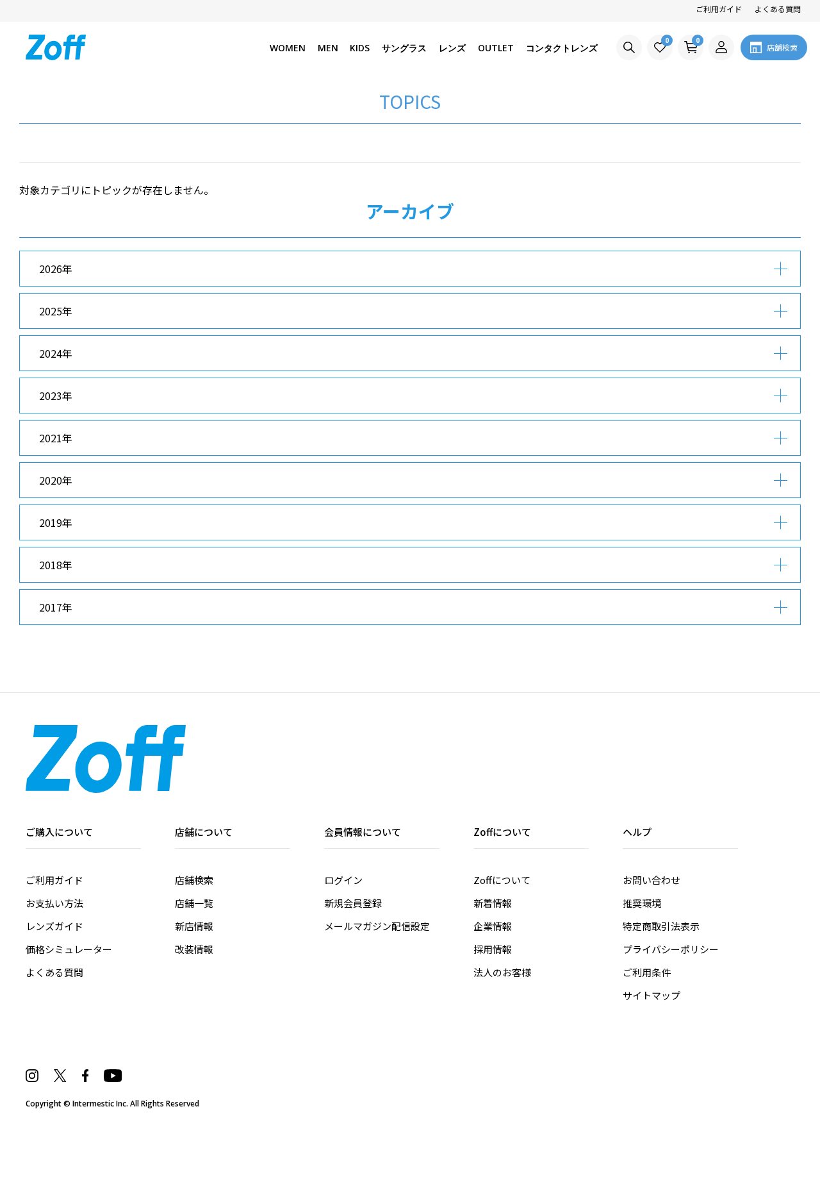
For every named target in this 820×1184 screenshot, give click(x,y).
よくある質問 (778, 8)
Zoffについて (501, 880)
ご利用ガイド (719, 8)
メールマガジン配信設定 (377, 926)
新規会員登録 (353, 903)
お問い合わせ (651, 880)
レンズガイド (54, 926)
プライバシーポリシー (671, 949)
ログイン (343, 880)
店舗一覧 (194, 903)
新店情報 (194, 926)
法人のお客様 (502, 972)
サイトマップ (651, 995)
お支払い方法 (54, 903)
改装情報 (194, 949)
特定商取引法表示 (661, 926)
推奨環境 (642, 903)
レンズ (452, 48)
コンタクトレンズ (562, 48)
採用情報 (492, 949)
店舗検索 (194, 880)
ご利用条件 (647, 972)
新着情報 (492, 903)
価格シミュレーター (69, 949)
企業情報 (492, 926)
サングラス (404, 48)
